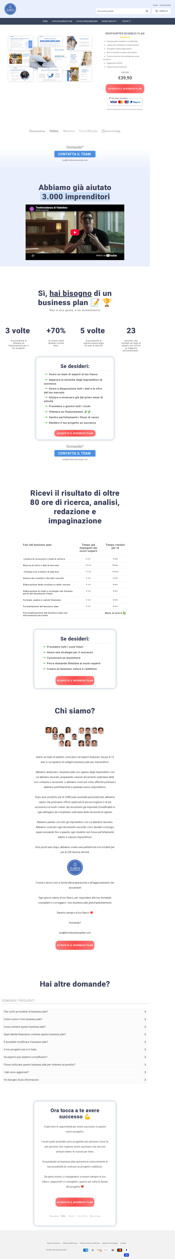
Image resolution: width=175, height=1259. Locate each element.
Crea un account (165, 5)
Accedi (155, 5)
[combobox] (123, 11)
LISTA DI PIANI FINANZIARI (86, 21)
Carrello (163, 11)
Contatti (126, 21)
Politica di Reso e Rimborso (90, 1243)
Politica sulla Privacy (70, 1243)
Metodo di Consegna (110, 1243)
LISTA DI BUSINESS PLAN (62, 21)
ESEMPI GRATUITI (109, 21)
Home (45, 21)
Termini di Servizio (53, 1243)
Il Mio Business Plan (59, 1250)
